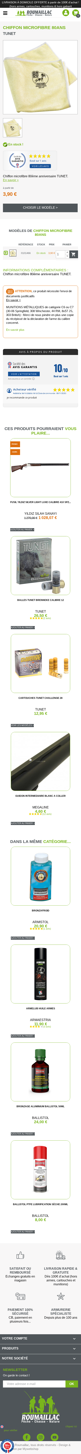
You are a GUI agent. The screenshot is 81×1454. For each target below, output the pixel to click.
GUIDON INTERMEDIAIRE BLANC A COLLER (40, 796)
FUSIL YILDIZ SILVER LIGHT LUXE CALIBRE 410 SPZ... (40, 502)
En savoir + (11, 180)
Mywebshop (30, 1448)
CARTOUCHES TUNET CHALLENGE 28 (40, 698)
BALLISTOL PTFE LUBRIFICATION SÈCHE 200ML (40, 1204)
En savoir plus (15, 329)
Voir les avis (40, 166)
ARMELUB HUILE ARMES (40, 1008)
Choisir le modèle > (40, 207)
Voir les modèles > (22, 725)
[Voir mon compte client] (65, 12)
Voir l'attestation (24, 374)
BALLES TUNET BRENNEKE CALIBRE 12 (40, 600)
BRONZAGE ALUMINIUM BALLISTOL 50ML (40, 1106)
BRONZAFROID (40, 910)
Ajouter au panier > (22, 529)
